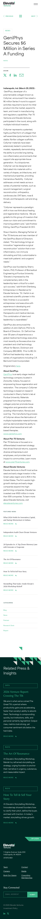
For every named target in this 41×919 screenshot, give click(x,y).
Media (23, 871)
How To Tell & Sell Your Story (14, 572)
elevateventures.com (13, 503)
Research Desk (8, 625)
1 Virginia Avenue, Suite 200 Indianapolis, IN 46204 (14, 853)
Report (5, 630)
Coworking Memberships (26, 877)
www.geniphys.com (12, 434)
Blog (5, 610)
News (5, 61)
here (18, 366)
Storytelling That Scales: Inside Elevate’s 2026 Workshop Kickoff (18, 585)
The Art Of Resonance (12, 559)
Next (33, 16)
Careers (6, 871)
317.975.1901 (8, 858)
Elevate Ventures (9, 4)
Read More (8, 524)
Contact (24, 867)
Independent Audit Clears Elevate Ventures (20, 532)
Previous (9, 16)
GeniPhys (7, 375)
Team (5, 867)
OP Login (35, 839)
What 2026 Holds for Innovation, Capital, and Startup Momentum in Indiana (19, 519)
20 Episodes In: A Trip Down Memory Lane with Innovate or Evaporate (20, 546)
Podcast (6, 620)
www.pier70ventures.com (17, 462)
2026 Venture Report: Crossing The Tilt (16, 694)
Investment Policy (10, 908)
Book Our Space (9, 875)
